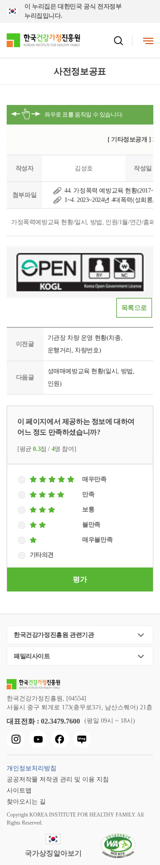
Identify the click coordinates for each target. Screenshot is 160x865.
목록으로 (134, 307)
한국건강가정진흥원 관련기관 (54, 635)
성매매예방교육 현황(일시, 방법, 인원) (91, 377)
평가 (80, 579)
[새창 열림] (15, 739)
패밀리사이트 (32, 656)
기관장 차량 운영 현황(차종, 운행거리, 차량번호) (85, 344)
